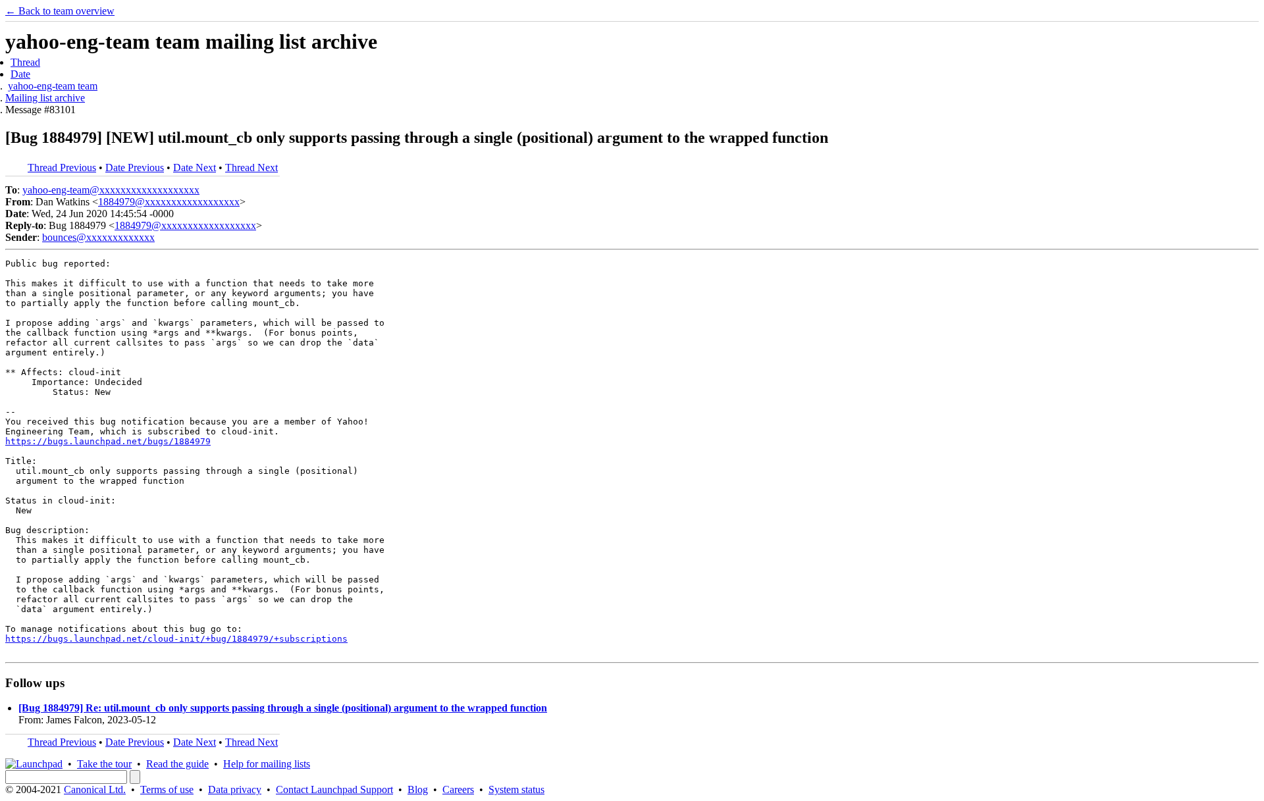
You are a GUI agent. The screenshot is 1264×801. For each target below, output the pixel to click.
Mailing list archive (45, 97)
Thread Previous (62, 167)
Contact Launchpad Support (334, 789)
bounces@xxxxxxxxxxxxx (98, 237)
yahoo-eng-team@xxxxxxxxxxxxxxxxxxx (110, 189)
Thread (25, 62)
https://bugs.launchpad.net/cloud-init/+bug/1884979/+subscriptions (176, 639)
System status (516, 789)
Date (20, 74)
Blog (418, 789)
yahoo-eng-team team (52, 85)
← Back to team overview (60, 10)
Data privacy (234, 789)
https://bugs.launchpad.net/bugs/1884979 (108, 441)
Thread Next (251, 167)
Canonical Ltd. (95, 789)
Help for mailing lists (266, 763)
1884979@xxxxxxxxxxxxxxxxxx (169, 201)
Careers (458, 789)
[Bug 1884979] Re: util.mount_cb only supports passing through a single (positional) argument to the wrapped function (282, 707)
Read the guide (177, 763)
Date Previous (134, 167)
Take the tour (104, 763)
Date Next (194, 167)
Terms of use (167, 789)
